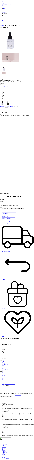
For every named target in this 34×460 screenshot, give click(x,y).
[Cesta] (18, 16)
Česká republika (7, 458)
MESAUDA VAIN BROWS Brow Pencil (6, 216)
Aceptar (1, 396)
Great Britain (6, 452)
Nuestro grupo (3, 375)
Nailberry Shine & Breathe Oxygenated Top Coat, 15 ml (6, 106)
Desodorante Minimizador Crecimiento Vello (6, 222)
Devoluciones (4, 6)
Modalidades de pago (4, 362)
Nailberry (2, 25)
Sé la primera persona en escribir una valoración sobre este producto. (16, 208)
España (4, 450)
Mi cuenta (3, 361)
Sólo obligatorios (4, 396)
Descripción (2, 108)
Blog (2, 372)
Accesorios (2, 119)
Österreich (5, 444)
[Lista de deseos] (2, 15)
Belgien (5, 455)
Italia (3, 445)
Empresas (3, 365)
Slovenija (5, 449)
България (5, 453)
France (4, 446)
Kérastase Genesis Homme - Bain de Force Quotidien (7, 221)
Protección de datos (4, 383)
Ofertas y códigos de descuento (5, 364)
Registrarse (3, 368)
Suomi (4, 457)
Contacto (4, 8)
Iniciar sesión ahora (4, 12)
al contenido (3, 1)
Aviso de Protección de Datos (18, 395)
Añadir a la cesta (2, 83)
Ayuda (2, 5)
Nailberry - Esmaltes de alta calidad (5, 213)
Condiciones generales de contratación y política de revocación (8, 384)
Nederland (5, 451)
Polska (4, 454)
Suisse (4, 448)
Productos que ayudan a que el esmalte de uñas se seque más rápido (9, 212)
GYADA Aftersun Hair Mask (5, 223)
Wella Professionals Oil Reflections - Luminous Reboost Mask (8, 217)
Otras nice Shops (3, 387)
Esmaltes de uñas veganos (4, 211)
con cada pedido (6, 4)
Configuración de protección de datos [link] (5, 385)
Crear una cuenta (3, 14)
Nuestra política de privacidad (3, 397)
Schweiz (5, 447)
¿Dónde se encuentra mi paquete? (5, 369)
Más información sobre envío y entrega (4, 86)
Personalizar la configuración (9, 396)
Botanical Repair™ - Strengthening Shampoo (6, 218)
